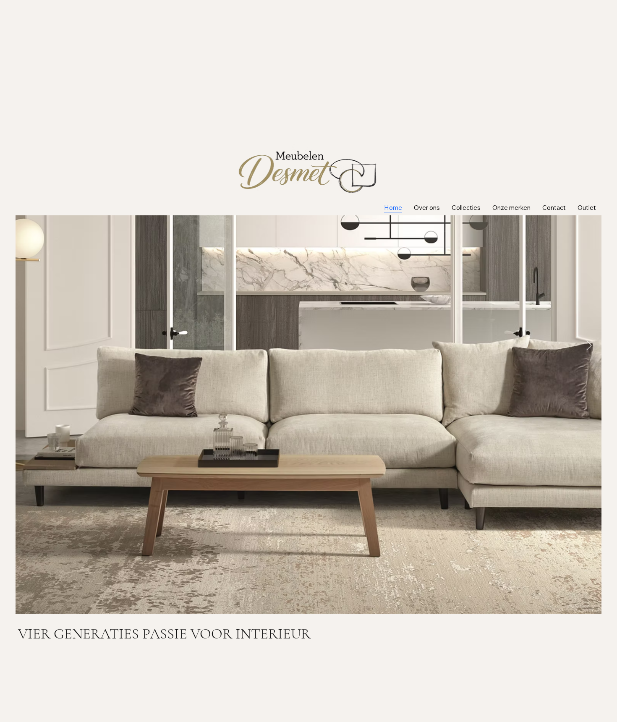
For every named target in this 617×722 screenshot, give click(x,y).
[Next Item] (589, 345)
